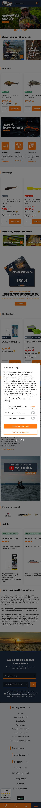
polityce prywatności (18, 383)
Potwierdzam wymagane (20, 432)
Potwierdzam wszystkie (20, 426)
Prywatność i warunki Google (19, 387)
